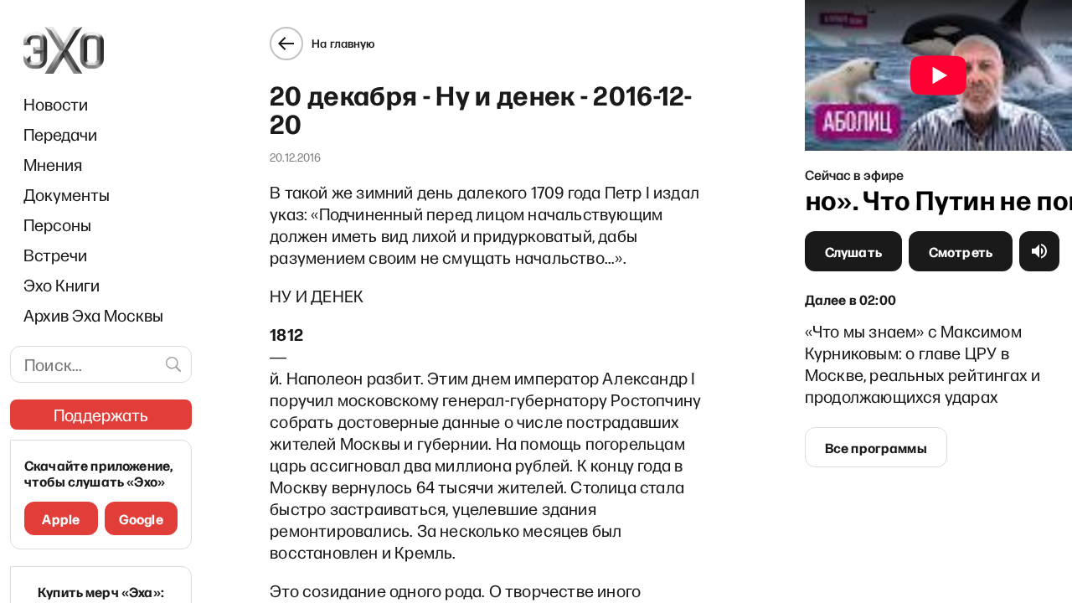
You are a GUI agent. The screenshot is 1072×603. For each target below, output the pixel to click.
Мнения (52, 164)
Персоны (57, 224)
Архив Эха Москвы (93, 315)
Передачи (60, 134)
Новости (55, 104)
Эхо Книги (61, 285)
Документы (66, 194)
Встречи (55, 254)
